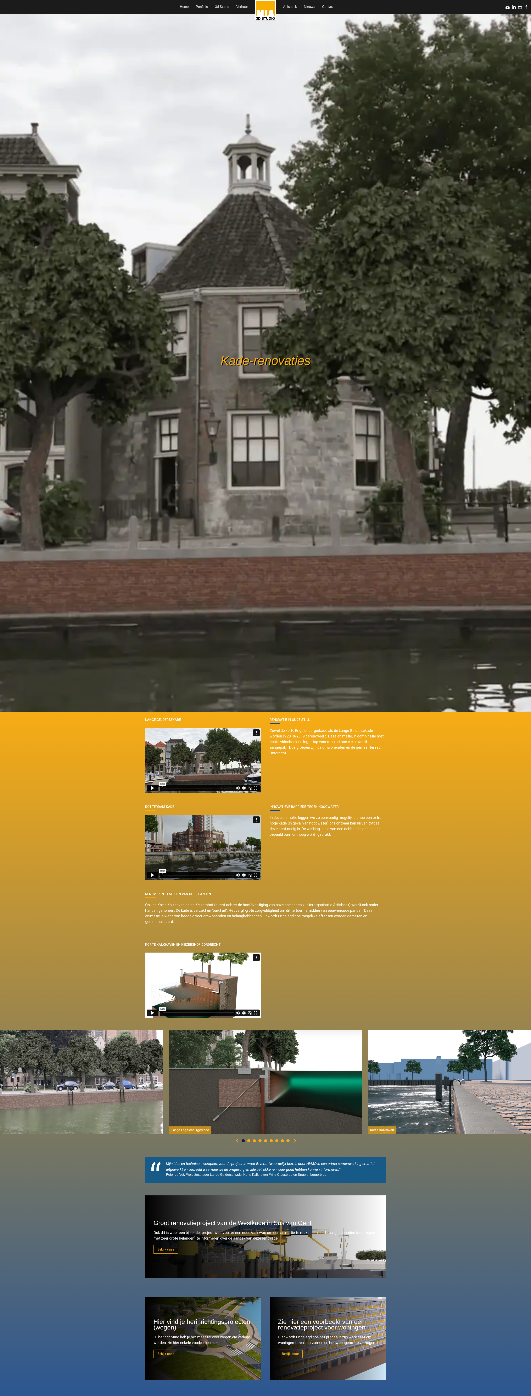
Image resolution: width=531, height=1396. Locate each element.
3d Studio (222, 6)
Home (184, 6)
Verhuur (242, 6)
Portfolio (202, 6)
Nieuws (309, 6)
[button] (236, 1141)
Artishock (290, 6)
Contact (328, 6)
